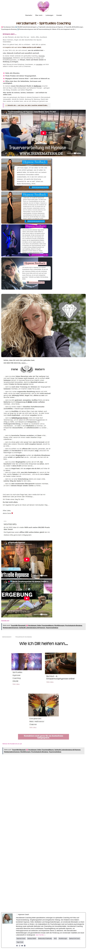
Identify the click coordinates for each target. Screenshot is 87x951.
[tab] (6, 637)
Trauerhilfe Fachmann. (24, 637)
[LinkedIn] (25, 946)
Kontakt (59, 15)
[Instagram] (20, 946)
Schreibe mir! (5, 620)
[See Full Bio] (45, 935)
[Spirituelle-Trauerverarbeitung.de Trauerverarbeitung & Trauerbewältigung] (43, 7)
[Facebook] (17, 946)
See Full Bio (40, 935)
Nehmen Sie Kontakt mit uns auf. (12, 743)
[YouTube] (22, 946)
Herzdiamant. (7, 637)
